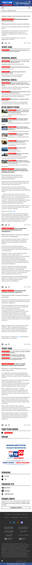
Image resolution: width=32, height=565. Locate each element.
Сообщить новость (16, 507)
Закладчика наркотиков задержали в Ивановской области (18, 141)
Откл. (23, 563)
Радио (21, 517)
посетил (19, 336)
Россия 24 (8, 514)
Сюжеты (6, 517)
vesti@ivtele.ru (5, 551)
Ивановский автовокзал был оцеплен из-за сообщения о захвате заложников (16, 51)
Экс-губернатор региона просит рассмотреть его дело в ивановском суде (14, 358)
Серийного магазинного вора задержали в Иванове (18, 154)
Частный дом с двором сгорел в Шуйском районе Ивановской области (18, 120)
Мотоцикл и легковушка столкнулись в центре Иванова (18, 134)
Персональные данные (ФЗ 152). (23, 556)
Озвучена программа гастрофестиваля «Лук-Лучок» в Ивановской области (15, 61)
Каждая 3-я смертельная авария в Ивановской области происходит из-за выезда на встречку (18, 111)
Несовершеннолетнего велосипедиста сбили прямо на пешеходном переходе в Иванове (19, 162)
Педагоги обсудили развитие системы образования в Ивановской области (16, 92)
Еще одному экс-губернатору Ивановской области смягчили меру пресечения (13, 355)
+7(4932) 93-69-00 (20, 551)
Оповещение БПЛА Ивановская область (20, 67)
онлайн (13, 211)
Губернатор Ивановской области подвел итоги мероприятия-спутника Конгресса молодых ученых (16, 84)
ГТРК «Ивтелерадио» (23, 3)
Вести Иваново (16, 514)
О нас (26, 517)
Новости (24, 514)
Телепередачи (14, 517)
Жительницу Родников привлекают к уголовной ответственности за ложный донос (19, 128)
